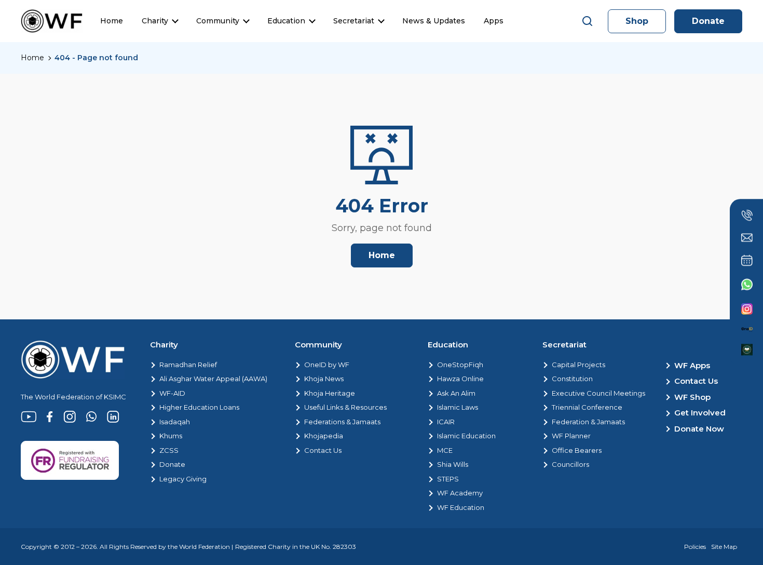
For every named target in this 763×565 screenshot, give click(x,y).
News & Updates (433, 20)
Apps (493, 20)
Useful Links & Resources (345, 407)
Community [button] (217, 20)
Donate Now (699, 429)
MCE (445, 450)
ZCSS (169, 450)
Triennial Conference (587, 407)
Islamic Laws (457, 407)
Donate (708, 21)
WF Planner (571, 436)
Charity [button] (155, 20)
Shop (636, 21)
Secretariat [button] (353, 20)
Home (111, 20)
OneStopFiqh (460, 364)
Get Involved (700, 413)
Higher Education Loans (199, 407)
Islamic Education (466, 436)
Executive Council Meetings (598, 393)
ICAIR (446, 422)
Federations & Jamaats (342, 422)
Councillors (570, 464)
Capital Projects (578, 364)
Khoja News (324, 378)
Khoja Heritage (329, 393)
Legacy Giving (183, 479)
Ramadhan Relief (188, 364)
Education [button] (286, 20)
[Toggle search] (588, 21)
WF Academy (460, 493)
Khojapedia (323, 436)
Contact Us (323, 450)
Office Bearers (577, 450)
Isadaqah (174, 422)
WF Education (460, 507)
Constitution (572, 378)
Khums (170, 436)
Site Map (724, 546)
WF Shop (692, 397)
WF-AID (172, 393)
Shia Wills (452, 464)
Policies (695, 546)
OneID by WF (326, 364)
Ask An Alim (456, 393)
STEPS (448, 479)
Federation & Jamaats (588, 422)
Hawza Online (460, 378)
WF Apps (692, 365)
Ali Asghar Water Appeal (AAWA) (213, 378)
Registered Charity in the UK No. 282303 (295, 546)
